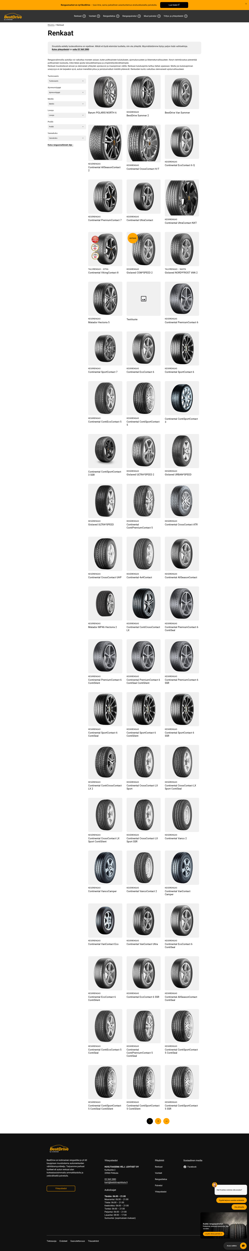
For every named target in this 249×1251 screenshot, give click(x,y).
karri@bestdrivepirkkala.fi (116, 1182)
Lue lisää (173, 5)
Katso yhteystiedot (60, 49)
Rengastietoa (109, 16)
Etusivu (51, 25)
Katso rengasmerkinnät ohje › (60, 145)
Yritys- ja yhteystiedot (173, 16)
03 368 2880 (110, 1179)
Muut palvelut (150, 16)
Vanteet (92, 16)
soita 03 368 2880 (80, 49)
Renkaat (78, 16)
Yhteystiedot (61, 1188)
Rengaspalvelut (129, 16)
